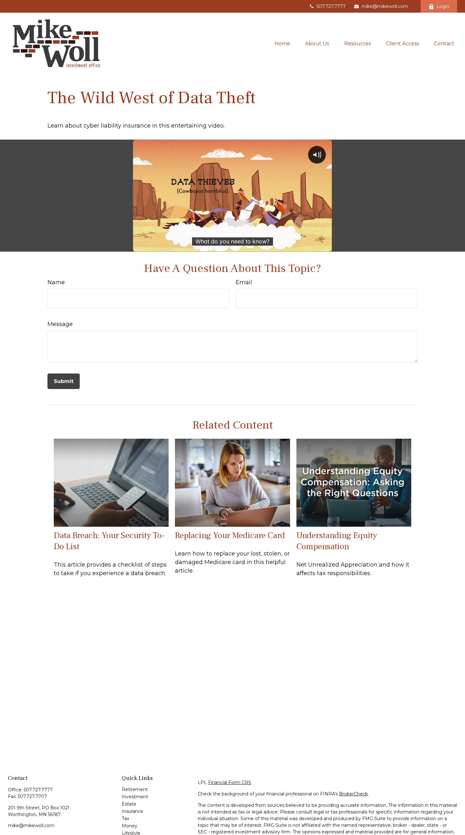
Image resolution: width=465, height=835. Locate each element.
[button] (282, 43)
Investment (135, 797)
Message (60, 324)
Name (56, 282)
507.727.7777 (331, 6)
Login (443, 6)
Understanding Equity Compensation (336, 541)
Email (244, 282)
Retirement (135, 789)
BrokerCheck (353, 794)
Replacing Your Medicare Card (230, 535)
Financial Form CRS (229, 782)
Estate (129, 804)
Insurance (132, 811)
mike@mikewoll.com (385, 6)
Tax (125, 818)
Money (129, 826)
